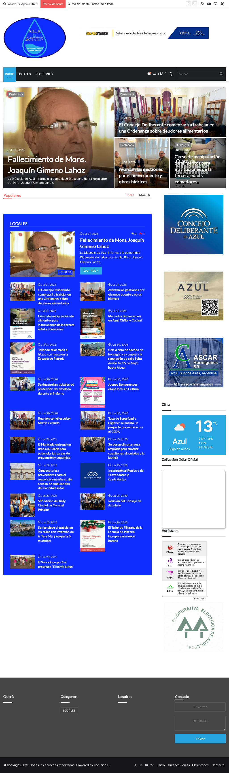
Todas (130, 194)
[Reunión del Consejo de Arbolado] (92, 501)
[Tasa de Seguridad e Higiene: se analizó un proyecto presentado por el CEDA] (92, 420)
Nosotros (125, 697)
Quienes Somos (179, 765)
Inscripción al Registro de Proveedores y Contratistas (126, 475)
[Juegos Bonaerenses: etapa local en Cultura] (92, 392)
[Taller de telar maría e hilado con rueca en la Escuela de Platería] (22, 358)
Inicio (9, 74)
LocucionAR (102, 765)
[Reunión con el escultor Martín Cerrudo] (22, 420)
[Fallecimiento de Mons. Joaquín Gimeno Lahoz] (58, 137)
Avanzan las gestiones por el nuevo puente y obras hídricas (141, 175)
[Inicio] (34, 37)
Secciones (44, 74)
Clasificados (200, 765)
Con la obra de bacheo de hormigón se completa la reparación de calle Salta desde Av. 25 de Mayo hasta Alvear (125, 358)
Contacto (182, 697)
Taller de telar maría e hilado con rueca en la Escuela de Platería (53, 354)
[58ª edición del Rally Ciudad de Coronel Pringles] (22, 505)
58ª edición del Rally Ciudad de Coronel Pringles (52, 505)
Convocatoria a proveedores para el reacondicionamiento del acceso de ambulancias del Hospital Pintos (55, 479)
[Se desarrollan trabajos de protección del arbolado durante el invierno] (22, 384)
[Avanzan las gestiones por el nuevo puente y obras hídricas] (141, 163)
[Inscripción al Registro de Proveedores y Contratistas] (92, 475)
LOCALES (24, 74)
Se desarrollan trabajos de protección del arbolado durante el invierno (56, 388)
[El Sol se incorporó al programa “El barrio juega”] (22, 561)
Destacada (16, 94)
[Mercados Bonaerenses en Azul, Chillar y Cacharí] (92, 323)
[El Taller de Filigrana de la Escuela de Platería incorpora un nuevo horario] (92, 535)
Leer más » (91, 270)
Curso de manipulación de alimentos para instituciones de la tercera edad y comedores (128, 4)
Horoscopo (199, 598)
